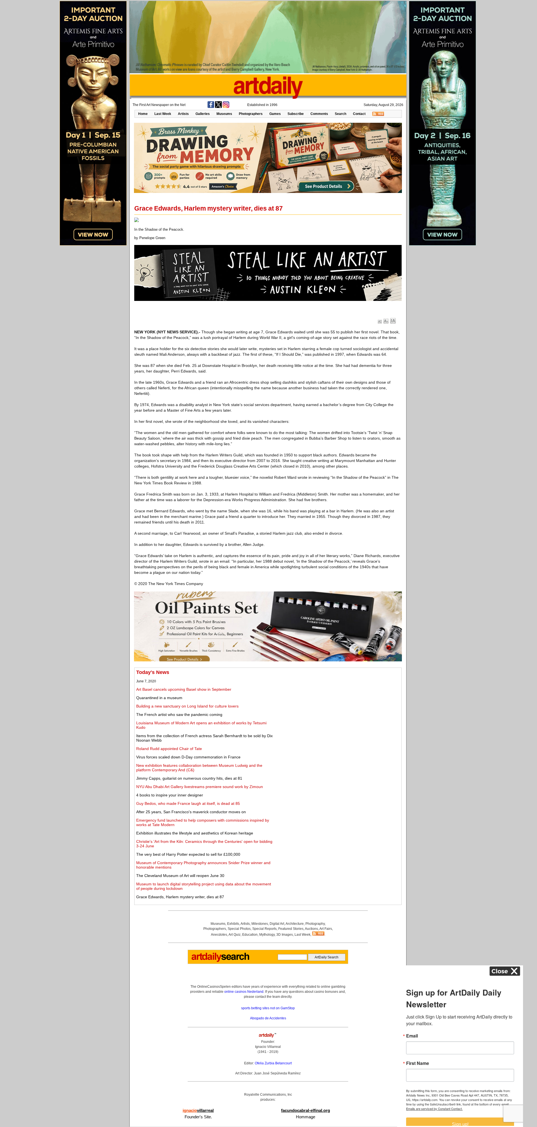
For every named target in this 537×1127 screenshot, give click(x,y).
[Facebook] (211, 107)
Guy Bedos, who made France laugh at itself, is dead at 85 (188, 803)
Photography (315, 924)
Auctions (311, 929)
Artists (183, 114)
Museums (224, 114)
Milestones (259, 924)
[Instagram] (226, 107)
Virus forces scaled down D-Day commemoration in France (188, 757)
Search (340, 114)
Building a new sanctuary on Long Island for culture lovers (187, 706)
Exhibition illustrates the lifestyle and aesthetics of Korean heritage (194, 833)
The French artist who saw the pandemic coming (179, 714)
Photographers (251, 114)
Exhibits (233, 924)
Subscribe (296, 114)
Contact (359, 114)
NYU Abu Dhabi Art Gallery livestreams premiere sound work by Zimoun (199, 786)
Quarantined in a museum (159, 697)
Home (143, 114)
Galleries (203, 114)
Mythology (267, 935)
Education (250, 935)
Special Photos (239, 929)
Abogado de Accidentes (268, 1018)
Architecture (295, 924)
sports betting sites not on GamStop (268, 1008)
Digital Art (277, 924)
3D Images (284, 935)
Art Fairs (325, 929)
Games (275, 114)
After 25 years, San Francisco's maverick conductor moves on (191, 812)
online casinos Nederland (243, 992)
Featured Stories (290, 929)
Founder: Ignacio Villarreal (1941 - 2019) (268, 1047)
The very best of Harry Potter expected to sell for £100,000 (188, 854)
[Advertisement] (337, 708)
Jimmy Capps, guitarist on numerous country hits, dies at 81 (189, 778)
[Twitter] (218, 107)
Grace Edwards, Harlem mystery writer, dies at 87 (180, 897)
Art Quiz (235, 935)
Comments (319, 114)
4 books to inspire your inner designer (169, 795)
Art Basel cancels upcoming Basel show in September (183, 689)
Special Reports (264, 929)
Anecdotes (219, 935)
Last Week (162, 114)
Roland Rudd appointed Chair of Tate (169, 748)
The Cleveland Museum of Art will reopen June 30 (180, 875)
